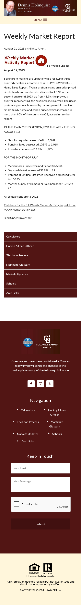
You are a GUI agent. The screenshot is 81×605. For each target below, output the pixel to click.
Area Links (12, 293)
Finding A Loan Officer (20, 246)
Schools (11, 283)
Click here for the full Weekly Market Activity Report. (36, 205)
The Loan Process (17, 255)
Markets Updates (17, 274)
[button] (37, 20)
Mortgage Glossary (18, 264)
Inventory (25, 217)
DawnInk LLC (53, 589)
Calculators (13, 236)
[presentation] (41, 504)
